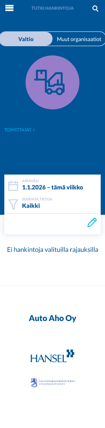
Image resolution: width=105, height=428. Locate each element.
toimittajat (17, 129)
